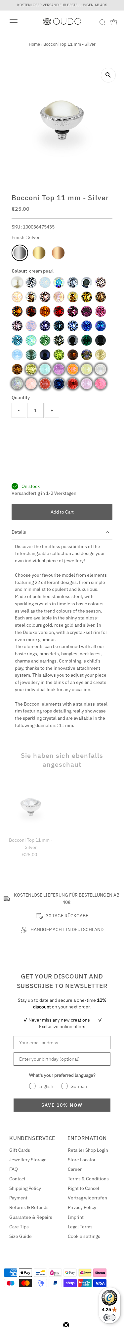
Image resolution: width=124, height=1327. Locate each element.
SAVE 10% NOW (62, 1180)
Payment (18, 1273)
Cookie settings (84, 1311)
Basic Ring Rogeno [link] (66, 446)
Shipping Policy (25, 1264)
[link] (36, 457)
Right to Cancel (83, 1264)
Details (19, 607)
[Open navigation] (19, 22)
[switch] (109, 1317)
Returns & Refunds (29, 1283)
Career (75, 1244)
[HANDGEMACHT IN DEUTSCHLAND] (24, 1005)
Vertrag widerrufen (87, 1273)
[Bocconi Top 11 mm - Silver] (31, 882)
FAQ (13, 1244)
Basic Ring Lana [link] (63, 482)
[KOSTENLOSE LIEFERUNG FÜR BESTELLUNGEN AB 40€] (7, 974)
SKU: (17, 227)
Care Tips (19, 1302)
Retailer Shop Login (88, 1225)
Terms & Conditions (88, 1254)
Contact (17, 1254)
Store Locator (82, 1235)
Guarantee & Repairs (30, 1292)
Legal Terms (80, 1302)
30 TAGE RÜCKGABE (67, 991)
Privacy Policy (82, 1283)
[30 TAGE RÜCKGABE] (39, 991)
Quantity (21, 397)
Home (34, 44)
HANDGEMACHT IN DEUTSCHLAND (66, 1005)
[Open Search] (102, 22)
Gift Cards (19, 1225)
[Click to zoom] (108, 75)
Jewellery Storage (28, 1235)
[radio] (20, 253)
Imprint (76, 1292)
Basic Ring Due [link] (62, 517)
